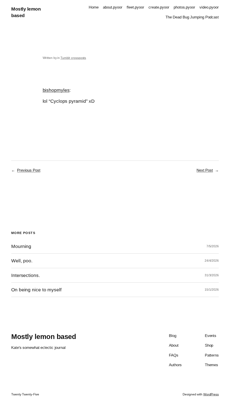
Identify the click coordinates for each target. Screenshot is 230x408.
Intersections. (25, 275)
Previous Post (28, 170)
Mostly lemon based (43, 337)
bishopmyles (56, 90)
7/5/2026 (212, 246)
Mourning (21, 246)
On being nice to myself (36, 289)
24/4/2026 (212, 260)
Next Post (205, 170)
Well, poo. (22, 260)
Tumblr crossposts (73, 58)
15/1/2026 (212, 289)
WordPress (211, 394)
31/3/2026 (212, 275)
